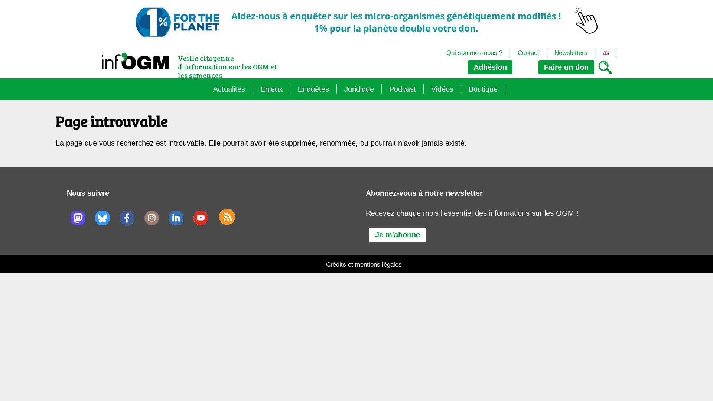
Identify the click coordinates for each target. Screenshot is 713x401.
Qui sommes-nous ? (474, 52)
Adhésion (490, 67)
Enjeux (271, 89)
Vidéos (442, 89)
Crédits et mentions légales (364, 264)
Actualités (229, 89)
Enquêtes (313, 89)
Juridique (359, 89)
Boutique (483, 89)
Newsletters (570, 52)
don (566, 67)
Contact (528, 52)
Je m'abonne (397, 235)
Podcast (402, 89)
